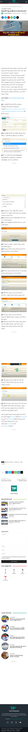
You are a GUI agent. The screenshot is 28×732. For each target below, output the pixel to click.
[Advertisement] (14, 52)
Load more (14, 661)
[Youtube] (20, 722)
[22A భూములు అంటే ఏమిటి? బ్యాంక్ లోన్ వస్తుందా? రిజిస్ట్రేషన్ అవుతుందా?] (4, 503)
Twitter (12, 416)
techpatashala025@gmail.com (16, 718)
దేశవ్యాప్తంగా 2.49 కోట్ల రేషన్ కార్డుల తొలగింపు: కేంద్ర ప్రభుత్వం (16, 655)
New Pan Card (16, 462)
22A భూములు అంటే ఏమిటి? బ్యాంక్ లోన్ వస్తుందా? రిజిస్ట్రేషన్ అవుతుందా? (17, 619)
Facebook (23, 416)
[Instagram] (12, 722)
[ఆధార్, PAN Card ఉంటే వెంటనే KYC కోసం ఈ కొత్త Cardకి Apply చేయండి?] (4, 516)
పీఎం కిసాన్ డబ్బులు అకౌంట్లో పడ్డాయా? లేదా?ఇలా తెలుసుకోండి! (6, 480)
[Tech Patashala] (2, 13)
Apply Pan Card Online (9, 462)
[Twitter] (5, 17)
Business (11, 635)
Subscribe (5, 426)
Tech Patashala (8, 13)
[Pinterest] (8, 17)
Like (5, 569)
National (9, 8)
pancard (3, 463)
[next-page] (4, 526)
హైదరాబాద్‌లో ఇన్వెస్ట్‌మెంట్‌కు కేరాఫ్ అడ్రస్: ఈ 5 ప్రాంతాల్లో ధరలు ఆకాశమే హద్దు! (18, 646)
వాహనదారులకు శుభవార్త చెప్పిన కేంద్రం (12, 99)
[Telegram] (14, 17)
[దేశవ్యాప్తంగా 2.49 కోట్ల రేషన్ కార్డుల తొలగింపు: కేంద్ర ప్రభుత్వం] (5, 655)
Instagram (10, 419)
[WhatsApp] (11, 17)
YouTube (9, 423)
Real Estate (12, 644)
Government (6, 6)
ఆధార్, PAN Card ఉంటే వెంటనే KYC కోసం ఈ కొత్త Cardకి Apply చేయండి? (17, 637)
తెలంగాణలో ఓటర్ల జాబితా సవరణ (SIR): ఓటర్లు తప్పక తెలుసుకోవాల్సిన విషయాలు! (17, 628)
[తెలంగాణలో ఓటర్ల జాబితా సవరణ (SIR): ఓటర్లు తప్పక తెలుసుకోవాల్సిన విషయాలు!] (4, 510)
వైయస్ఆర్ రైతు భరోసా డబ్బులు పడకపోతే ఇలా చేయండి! (22, 480)
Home (2, 6)
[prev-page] (2, 526)
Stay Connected (6, 566)
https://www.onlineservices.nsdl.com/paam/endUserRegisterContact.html (13, 110)
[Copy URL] (17, 17)
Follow (14, 569)
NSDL (22, 462)
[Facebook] (2, 17)
